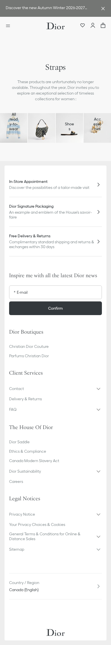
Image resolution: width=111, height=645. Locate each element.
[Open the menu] (10, 26)
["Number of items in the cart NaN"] (103, 26)
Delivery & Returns (25, 399)
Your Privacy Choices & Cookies (37, 524)
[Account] (92, 26)
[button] (55, 388)
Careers (16, 481)
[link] (50, 8)
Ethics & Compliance (27, 451)
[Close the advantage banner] (103, 8)
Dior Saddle (19, 442)
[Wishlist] (82, 26)
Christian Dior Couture (29, 346)
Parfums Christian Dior (29, 356)
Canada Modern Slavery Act (34, 460)
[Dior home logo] (55, 26)
